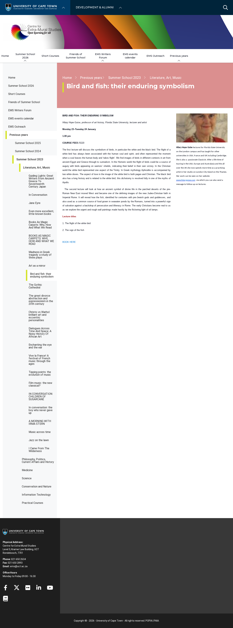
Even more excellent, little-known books (41, 213)
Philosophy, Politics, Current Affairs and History (38, 461)
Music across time (40, 432)
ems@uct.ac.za (18, 566)
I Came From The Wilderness (39, 450)
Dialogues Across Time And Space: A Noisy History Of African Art (40, 332)
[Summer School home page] (36, 32)
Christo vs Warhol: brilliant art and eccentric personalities (39, 316)
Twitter (17, 588)
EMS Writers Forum (19, 110)
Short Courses (16, 94)
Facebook (5, 588)
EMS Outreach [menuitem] (155, 55)
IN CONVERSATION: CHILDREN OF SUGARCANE (41, 396)
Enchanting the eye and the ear (40, 346)
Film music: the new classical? (40, 384)
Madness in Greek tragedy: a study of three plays (40, 254)
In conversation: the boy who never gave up (41, 410)
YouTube (50, 588)
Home (11, 77)
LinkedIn (38, 588)
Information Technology (36, 494)
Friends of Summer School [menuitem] (75, 56)
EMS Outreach (17, 126)
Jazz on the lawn (39, 440)
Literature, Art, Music (36, 167)
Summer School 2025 (28, 143)
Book (5, 598)
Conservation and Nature (36, 486)
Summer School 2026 (21, 85)
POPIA (148, 620)
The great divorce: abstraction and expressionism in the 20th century (41, 299)
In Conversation (38, 194)
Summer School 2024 (28, 151)
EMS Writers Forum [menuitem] (103, 56)
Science (27, 478)
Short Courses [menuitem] (50, 55)
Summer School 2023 (29, 159)
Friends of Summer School (24, 102)
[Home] (31, 7)
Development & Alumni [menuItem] (95, 7)
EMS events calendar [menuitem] (130, 56)
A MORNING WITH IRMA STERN (40, 422)
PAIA (156, 620)
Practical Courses (32, 502)
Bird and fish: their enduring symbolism (42, 275)
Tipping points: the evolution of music (40, 373)
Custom (27, 588)
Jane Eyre (34, 203)
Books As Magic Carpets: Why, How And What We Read (40, 224)
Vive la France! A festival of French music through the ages (39, 359)
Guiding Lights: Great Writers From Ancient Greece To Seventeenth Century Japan (41, 181)
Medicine (27, 470)
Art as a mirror (37, 265)
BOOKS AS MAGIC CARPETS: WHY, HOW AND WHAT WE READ (41, 240)
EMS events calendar (21, 118)
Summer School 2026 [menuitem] (25, 56)
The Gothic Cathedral (35, 286)
